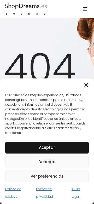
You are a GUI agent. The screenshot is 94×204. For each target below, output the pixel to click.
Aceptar (47, 147)
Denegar (47, 162)
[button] (86, 85)
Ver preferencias (47, 176)
